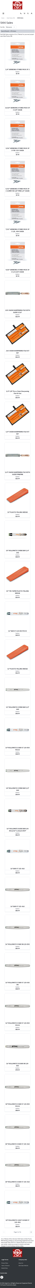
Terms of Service (5, 1265)
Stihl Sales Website (23, 1265)
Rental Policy (4, 1268)
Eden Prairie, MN (11, 18)
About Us (21, 1263)
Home (2, 18)
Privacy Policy (4, 1263)
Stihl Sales (20, 18)
